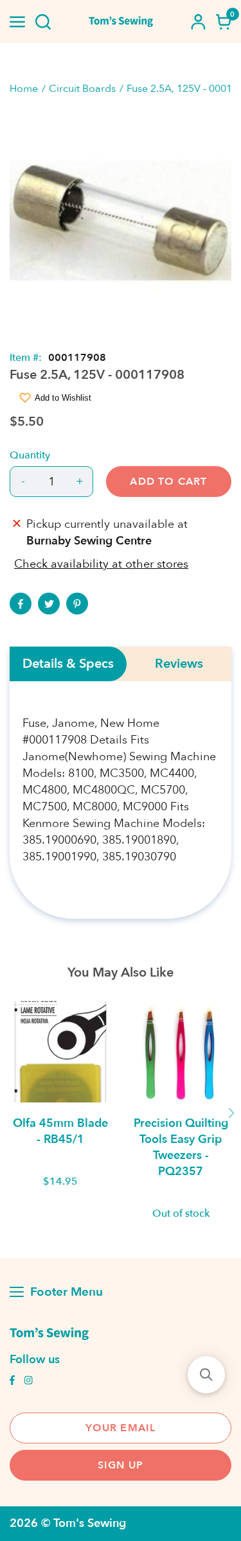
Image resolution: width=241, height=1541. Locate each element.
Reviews (179, 664)
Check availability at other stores (101, 564)
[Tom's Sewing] (121, 21)
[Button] (43, 22)
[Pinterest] (77, 603)
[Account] (198, 22)
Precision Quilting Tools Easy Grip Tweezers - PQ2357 (181, 1147)
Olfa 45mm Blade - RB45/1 (60, 1131)
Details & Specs (68, 664)
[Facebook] (20, 603)
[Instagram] (28, 1381)
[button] (206, 1374)
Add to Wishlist (63, 398)
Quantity (30, 455)
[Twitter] (49, 603)
